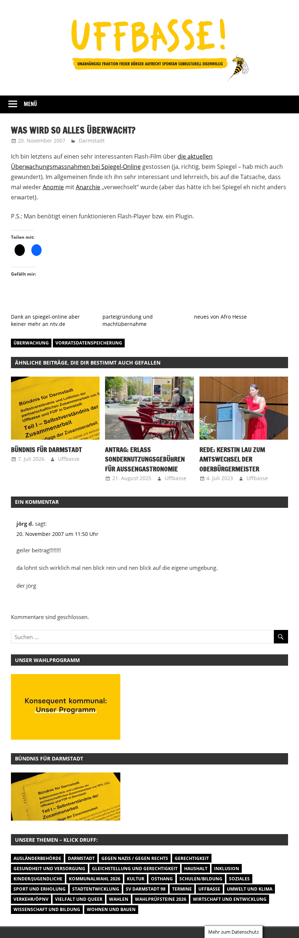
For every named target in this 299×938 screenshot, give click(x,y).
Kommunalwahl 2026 (94, 879)
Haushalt (195, 868)
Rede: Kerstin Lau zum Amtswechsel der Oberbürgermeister (232, 459)
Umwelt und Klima (249, 889)
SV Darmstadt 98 (146, 889)
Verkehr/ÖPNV (30, 899)
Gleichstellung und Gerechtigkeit (135, 868)
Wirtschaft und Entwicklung (230, 899)
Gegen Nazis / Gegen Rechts (134, 858)
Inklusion (226, 868)
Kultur (135, 879)
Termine (182, 889)
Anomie (53, 187)
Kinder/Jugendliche (37, 879)
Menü (30, 104)
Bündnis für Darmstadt (46, 449)
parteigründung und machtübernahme (127, 320)
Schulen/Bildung (200, 879)
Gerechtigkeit (192, 858)
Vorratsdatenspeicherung (88, 343)
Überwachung (31, 343)
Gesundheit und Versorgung (49, 868)
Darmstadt (92, 140)
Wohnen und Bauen (111, 909)
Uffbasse (68, 458)
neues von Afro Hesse (220, 316)
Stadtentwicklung (95, 889)
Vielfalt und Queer (78, 899)
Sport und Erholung (39, 889)
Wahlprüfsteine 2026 (160, 899)
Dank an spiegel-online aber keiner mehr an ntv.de (45, 320)
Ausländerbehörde (37, 858)
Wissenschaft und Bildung (46, 909)
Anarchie (88, 187)
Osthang (162, 879)
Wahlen (118, 899)
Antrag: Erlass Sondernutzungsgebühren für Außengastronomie (145, 459)
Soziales (239, 879)
